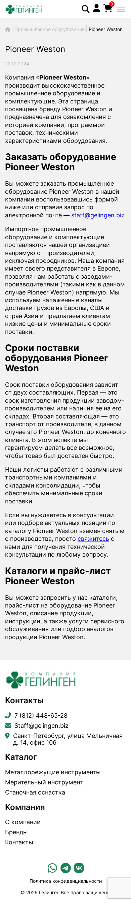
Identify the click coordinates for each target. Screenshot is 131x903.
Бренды (16, 832)
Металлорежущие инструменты (53, 772)
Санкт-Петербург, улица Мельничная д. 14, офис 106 (68, 739)
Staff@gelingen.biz (41, 725)
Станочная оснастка (35, 792)
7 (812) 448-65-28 (41, 715)
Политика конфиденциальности (66, 881)
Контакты (19, 842)
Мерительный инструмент (44, 782)
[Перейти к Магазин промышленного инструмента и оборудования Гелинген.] (7, 29)
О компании (23, 822)
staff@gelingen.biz (98, 215)
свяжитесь (93, 538)
